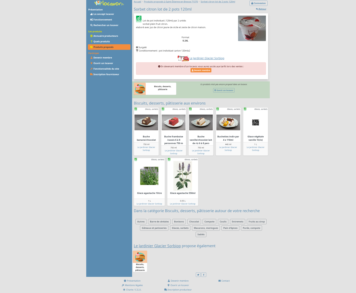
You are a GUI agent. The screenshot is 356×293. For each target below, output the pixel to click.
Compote (209, 221)
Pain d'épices (230, 228)
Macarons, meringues (206, 228)
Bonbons (179, 221)
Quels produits (101, 41)
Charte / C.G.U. (133, 289)
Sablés (201, 234)
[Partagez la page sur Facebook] (203, 275)
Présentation (133, 280)
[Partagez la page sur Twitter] (198, 275)
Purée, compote (251, 228)
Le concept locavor (103, 14)
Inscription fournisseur (106, 74)
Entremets (237, 221)
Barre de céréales (159, 221)
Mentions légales (133, 285)
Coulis (223, 221)
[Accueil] (109, 2)
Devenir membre (102, 57)
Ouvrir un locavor (103, 63)
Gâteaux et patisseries (154, 228)
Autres (141, 221)
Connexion (259, 3)
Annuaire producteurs (105, 35)
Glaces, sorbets (180, 228)
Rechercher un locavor (105, 25)
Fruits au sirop (257, 221)
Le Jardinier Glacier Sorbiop (149, 203)
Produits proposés (103, 47)
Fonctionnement (102, 19)
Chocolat (194, 221)
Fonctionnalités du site (106, 68)
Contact (225, 280)
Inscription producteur (179, 289)
